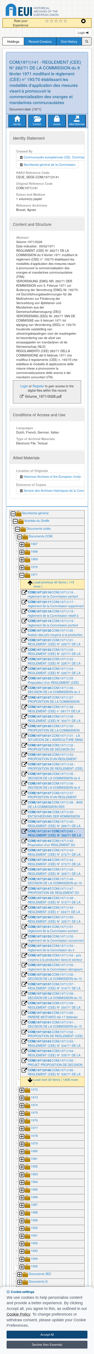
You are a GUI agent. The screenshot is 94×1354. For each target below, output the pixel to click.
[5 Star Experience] (66, 21)
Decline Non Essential (47, 1344)
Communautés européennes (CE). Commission (55, 157)
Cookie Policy (18, 1314)
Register (38, 386)
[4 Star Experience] (61, 21)
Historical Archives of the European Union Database (44, 10)
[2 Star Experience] (52, 21)
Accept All (47, 1334)
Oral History (69, 41)
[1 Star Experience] (47, 21)
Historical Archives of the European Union (51, 476)
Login (82, 32)
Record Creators (40, 41)
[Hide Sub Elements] (13, 514)
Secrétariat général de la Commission (50, 164)
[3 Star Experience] (56, 21)
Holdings (13, 41)
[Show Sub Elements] (21, 545)
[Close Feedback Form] (83, 21)
